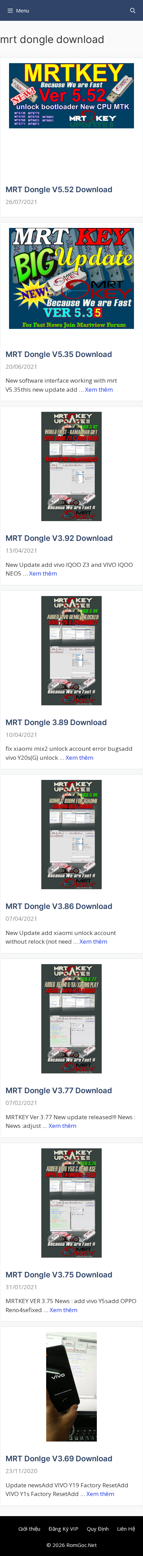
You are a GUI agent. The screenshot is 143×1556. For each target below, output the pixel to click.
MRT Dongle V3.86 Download (59, 906)
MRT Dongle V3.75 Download (59, 1274)
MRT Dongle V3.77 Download (59, 1090)
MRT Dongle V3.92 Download (59, 538)
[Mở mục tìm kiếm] (133, 10)
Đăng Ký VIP (63, 1528)
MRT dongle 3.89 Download (56, 722)
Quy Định (98, 1528)
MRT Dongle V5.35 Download (59, 354)
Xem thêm (99, 389)
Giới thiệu (29, 1528)
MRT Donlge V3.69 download (59, 1458)
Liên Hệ (126, 1528)
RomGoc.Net (81, 1544)
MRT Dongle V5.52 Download (59, 189)
